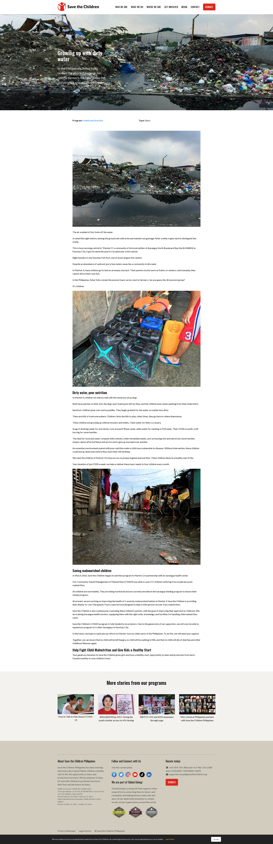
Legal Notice (85, 830)
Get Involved (171, 7)
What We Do (137, 7)
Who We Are (121, 7)
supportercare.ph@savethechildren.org (188, 774)
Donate (209, 7)
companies (117, 795)
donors (147, 792)
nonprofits (117, 792)
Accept (216, 839)
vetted (150, 798)
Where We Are (154, 7)
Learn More (170, 839)
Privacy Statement (67, 830)
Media (184, 7)
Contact (195, 7)
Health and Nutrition (93, 120)
